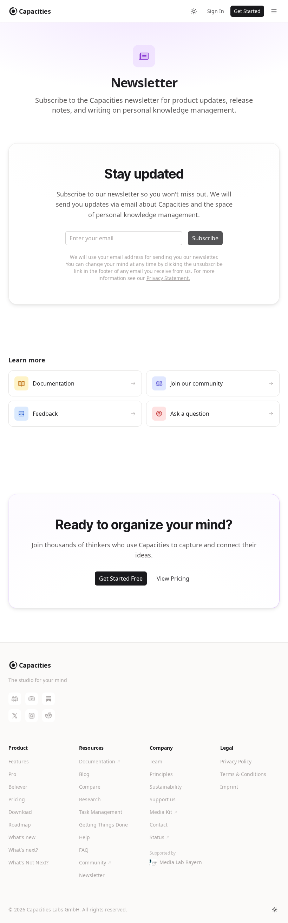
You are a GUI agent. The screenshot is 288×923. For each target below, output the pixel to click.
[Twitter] (14, 715)
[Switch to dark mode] (193, 11)
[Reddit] (48, 715)
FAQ (84, 850)
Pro (12, 774)
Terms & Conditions (243, 774)
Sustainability (166, 786)
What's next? (23, 850)
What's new (21, 837)
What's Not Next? (28, 862)
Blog (84, 774)
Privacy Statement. (168, 278)
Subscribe (205, 238)
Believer (17, 786)
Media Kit (161, 812)
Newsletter (92, 875)
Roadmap (19, 824)
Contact (159, 824)
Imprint (229, 786)
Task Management (100, 812)
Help (84, 837)
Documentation (97, 761)
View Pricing (173, 578)
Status (157, 837)
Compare (89, 786)
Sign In (215, 11)
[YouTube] (31, 699)
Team (156, 761)
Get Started (247, 11)
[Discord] (14, 699)
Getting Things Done (103, 824)
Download (20, 812)
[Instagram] (31, 715)
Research (90, 799)
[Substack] (48, 699)
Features (18, 761)
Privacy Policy (235, 761)
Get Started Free (121, 578)
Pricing (16, 799)
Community (92, 862)
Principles (161, 774)
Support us (163, 799)
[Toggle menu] (274, 11)
